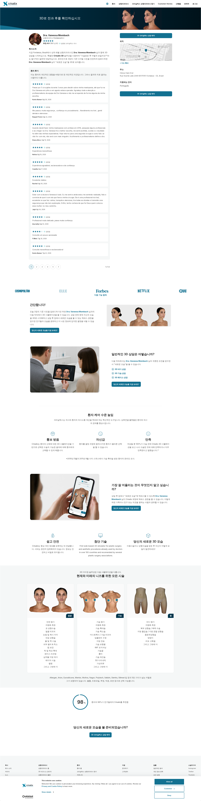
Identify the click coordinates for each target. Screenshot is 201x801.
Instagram (192, 768)
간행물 (178, 4)
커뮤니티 (80, 775)
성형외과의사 (124, 4)
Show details (46, 792)
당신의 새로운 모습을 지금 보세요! (44, 330)
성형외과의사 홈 (43, 768)
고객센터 (125, 771)
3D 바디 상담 (120, 369)
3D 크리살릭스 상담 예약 (146, 36)
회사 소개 (8, 768)
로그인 (195, 4)
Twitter (191, 771)
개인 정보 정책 (158, 771)
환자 (113, 4)
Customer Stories (165, 4)
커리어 (7, 771)
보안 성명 (156, 775)
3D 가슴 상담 (120, 373)
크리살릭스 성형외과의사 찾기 (143, 4)
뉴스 (6, 775)
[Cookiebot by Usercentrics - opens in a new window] (28, 796)
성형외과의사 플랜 (44, 775)
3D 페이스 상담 (121, 377)
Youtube (191, 775)
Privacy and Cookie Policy (52, 786)
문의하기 (125, 768)
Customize (168, 788)
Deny (169, 795)
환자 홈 (79, 768)
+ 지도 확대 (124, 63)
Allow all (169, 782)
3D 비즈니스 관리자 (45, 771)
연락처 (186, 4)
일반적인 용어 (158, 768)
